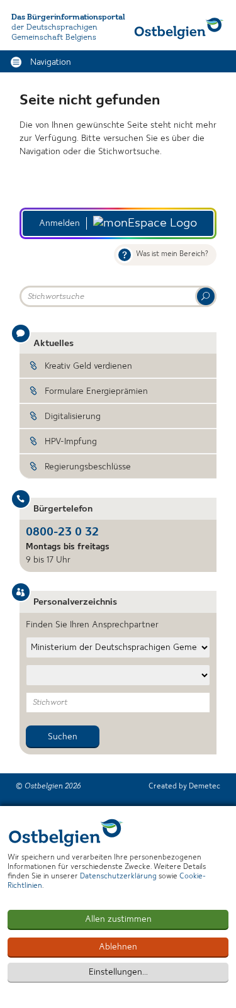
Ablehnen (118, 947)
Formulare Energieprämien (96, 391)
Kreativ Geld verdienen (88, 366)
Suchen (62, 736)
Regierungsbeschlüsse (88, 466)
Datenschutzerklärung (118, 876)
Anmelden (59, 223)
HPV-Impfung (71, 441)
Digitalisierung (73, 416)
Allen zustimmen (118, 919)
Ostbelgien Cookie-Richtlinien (66, 832)
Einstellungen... (118, 972)
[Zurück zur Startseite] (179, 28)
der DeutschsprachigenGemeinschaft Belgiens (54, 32)
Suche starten (205, 296)
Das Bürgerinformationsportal (68, 17)
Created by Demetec (184, 786)
